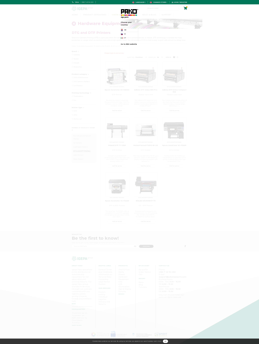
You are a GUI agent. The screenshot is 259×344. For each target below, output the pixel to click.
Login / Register (180, 2)
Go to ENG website (129, 44)
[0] (185, 9)
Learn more (157, 341)
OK (165, 341)
